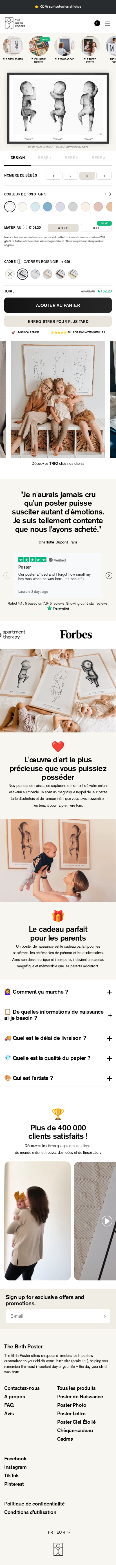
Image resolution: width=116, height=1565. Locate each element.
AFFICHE (63, 228)
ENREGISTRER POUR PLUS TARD (58, 322)
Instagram (15, 1467)
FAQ (9, 1405)
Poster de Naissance (80, 1397)
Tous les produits (76, 1388)
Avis (9, 1414)
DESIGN (18, 158)
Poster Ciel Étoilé (76, 1422)
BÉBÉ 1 (44, 158)
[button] (107, 23)
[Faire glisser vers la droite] (110, 194)
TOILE (100, 227)
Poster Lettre (71, 1414)
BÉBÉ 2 (71, 158)
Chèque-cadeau (75, 1431)
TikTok (11, 1476)
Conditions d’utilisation (30, 1512)
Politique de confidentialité (34, 1504)
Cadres (65, 1439)
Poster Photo (71, 1405)
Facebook (15, 1459)
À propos (14, 1397)
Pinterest (14, 1484)
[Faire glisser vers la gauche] (105, 194)
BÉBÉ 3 (98, 158)
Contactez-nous (22, 1388)
